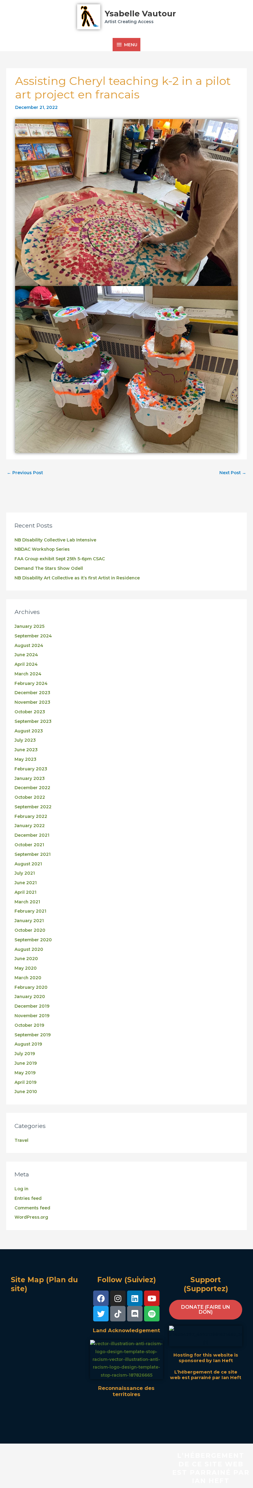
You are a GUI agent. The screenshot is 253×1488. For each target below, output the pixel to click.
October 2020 (30, 930)
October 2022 (30, 797)
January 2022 (30, 825)
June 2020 (26, 958)
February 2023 (31, 768)
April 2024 (26, 664)
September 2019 (33, 1034)
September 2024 (33, 635)
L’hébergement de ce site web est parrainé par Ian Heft (205, 1374)
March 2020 (28, 977)
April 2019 (25, 1082)
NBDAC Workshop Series (42, 549)
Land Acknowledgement (126, 1330)
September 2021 (33, 854)
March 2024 (28, 673)
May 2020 (26, 968)
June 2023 (26, 749)
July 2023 (25, 740)
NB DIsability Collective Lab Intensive (55, 539)
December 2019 (32, 1006)
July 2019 (25, 1053)
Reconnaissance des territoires (126, 1391)
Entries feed (28, 1198)
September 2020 (33, 939)
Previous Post (25, 472)
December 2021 (32, 835)
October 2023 (30, 711)
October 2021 (29, 844)
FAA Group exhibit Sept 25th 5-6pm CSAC (60, 558)
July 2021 (25, 873)
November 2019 (32, 1015)
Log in (21, 1188)
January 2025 (29, 626)
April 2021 (25, 892)
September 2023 (33, 721)
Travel (21, 1140)
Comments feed (32, 1207)
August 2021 (28, 863)
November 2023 (32, 702)
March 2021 (27, 901)
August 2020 (29, 949)
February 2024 (31, 683)
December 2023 (32, 692)
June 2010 (26, 1091)
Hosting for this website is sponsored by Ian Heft (205, 1357)
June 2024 (26, 654)
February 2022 (31, 816)
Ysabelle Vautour (140, 13)
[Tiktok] (118, 1313)
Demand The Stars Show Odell (49, 568)
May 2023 (25, 759)
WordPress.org (31, 1217)
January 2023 (30, 778)
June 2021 (26, 882)
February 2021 (30, 911)
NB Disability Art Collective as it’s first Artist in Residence (77, 577)
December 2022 (32, 787)
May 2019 (25, 1072)
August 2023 (29, 730)
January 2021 (29, 920)
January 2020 (30, 996)
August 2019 (28, 1044)
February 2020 (31, 987)
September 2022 (33, 806)
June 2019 (26, 1063)
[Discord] (135, 1313)
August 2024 (29, 645)
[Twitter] (101, 1313)
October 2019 (29, 1025)
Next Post (232, 472)
